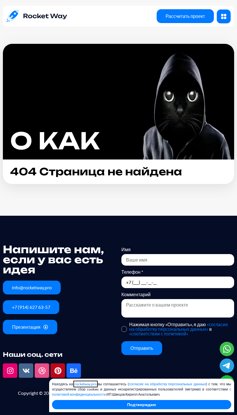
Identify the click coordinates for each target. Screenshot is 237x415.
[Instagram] (10, 370)
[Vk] (26, 370)
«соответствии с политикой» (158, 333)
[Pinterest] (58, 370)
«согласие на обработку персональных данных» (178, 327)
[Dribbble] (42, 370)
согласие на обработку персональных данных (167, 384)
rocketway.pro (86, 384)
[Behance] (73, 370)
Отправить (141, 348)
